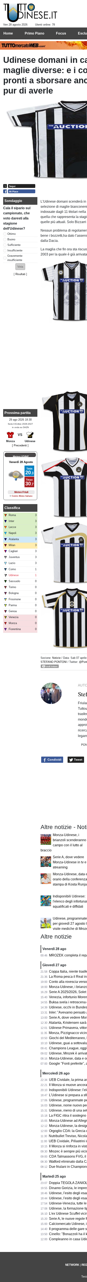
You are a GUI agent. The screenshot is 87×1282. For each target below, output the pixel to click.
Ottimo (11, 233)
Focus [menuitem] (61, 33)
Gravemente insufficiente (14, 257)
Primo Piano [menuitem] (34, 33)
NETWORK (72, 1264)
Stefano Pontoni (54, 661)
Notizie (56, 657)
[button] (20, 266)
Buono (11, 239)
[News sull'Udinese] (30, 13)
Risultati (20, 274)
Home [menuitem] (8, 33)
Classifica (12, 508)
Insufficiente (14, 250)
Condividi (54, 759)
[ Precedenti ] (20, 445)
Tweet (77, 759)
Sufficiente (13, 245)
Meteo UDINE (21, 456)
